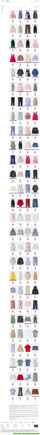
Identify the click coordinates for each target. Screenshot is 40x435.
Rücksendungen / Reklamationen (16, 425)
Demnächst (29, 425)
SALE (1, 13)
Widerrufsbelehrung (8, 425)
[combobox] (34, 2)
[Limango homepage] (3, 1)
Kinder (1, 10)
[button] (38, 1)
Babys (22, 425)
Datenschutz (8, 426)
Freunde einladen (2, 425)
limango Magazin (2, 426)
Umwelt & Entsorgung (15, 426)
